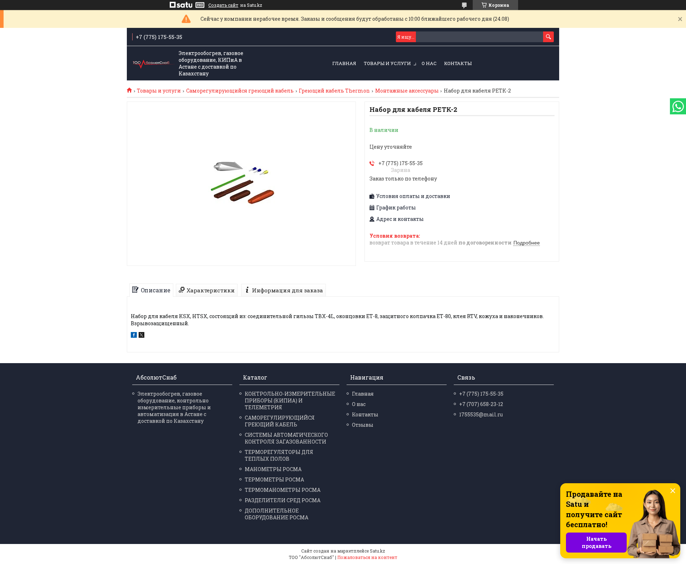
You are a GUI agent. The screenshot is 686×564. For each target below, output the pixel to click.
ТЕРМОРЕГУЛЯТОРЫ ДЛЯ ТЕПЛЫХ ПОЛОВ (279, 455)
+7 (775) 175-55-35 (481, 393)
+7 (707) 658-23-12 (481, 404)
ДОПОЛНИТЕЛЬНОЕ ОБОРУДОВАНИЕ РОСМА (276, 514)
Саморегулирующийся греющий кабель (240, 91)
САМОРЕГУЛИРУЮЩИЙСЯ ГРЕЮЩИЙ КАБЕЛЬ (280, 421)
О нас (429, 63)
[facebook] (134, 335)
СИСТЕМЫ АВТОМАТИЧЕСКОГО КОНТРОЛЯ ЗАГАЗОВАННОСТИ (286, 438)
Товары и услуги (387, 63)
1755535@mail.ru (481, 414)
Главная (344, 63)
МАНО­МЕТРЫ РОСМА (273, 469)
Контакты (458, 63)
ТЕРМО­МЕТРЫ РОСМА (274, 479)
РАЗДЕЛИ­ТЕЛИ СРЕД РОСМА (282, 500)
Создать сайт (223, 5)
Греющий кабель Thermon (334, 91)
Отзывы (362, 424)
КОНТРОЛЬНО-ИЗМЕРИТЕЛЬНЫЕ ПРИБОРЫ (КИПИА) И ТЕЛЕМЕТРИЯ (290, 400)
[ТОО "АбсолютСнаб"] (153, 63)
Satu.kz (377, 551)
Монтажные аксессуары (407, 91)
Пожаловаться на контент (367, 557)
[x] (141, 335)
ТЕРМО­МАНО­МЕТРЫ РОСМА (282, 489)
